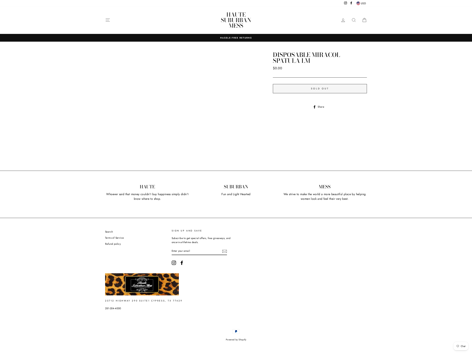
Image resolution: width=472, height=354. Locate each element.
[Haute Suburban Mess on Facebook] (182, 263)
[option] (236, 38)
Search (109, 231)
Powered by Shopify (236, 339)
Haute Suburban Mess (236, 20)
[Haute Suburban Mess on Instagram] (174, 263)
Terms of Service (114, 238)
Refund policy (113, 244)
